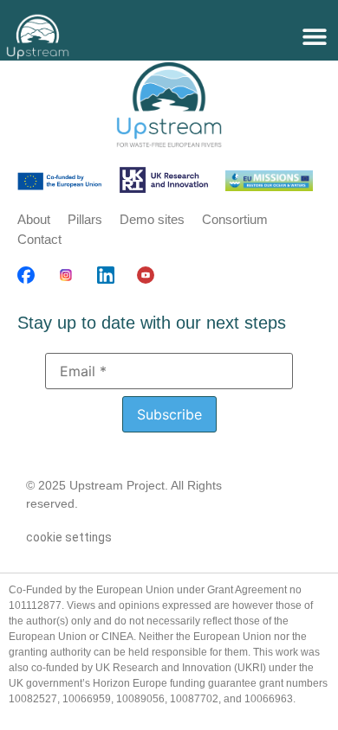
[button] (314, 36)
